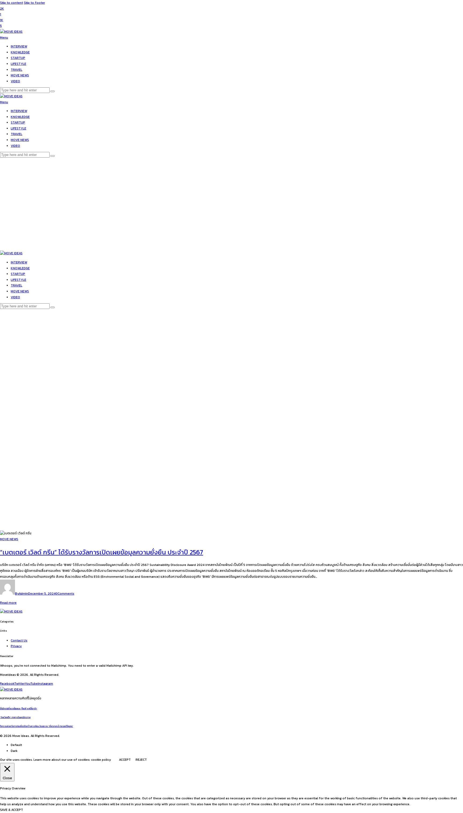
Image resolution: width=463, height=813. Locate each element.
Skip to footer (34, 2)
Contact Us (19, 640)
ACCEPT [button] (125, 759)
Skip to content (11, 2)
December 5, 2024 (41, 593)
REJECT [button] (141, 759)
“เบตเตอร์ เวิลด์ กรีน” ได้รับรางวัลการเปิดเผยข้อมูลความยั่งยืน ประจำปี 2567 (101, 552)
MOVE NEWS (9, 539)
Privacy (16, 646)
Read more (8, 602)
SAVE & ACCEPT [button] (11, 809)
